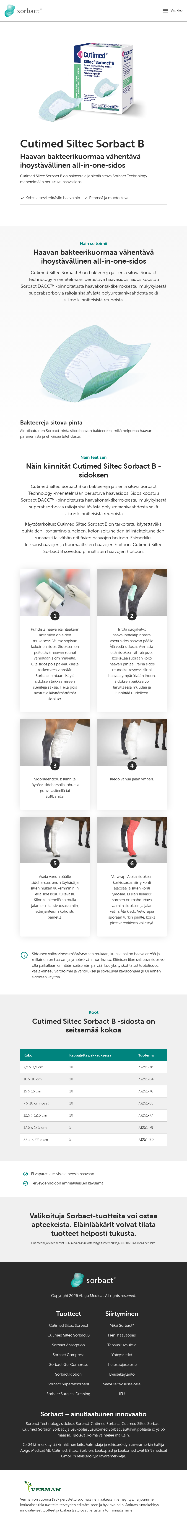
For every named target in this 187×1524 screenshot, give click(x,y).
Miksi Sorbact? (122, 1325)
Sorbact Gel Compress (68, 1364)
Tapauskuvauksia (121, 1345)
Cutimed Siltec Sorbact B (68, 1335)
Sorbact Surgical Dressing (68, 1394)
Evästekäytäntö (122, 1374)
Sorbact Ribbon (68, 1374)
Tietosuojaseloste (122, 1364)
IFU (129, 1394)
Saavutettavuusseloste (121, 1384)
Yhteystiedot (122, 1355)
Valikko (176, 10)
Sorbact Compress (68, 1355)
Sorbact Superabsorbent (68, 1384)
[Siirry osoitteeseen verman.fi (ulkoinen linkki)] (50, 1486)
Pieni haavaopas (122, 1335)
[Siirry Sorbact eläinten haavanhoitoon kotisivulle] (23, 11)
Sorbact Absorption (68, 1345)
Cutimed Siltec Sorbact (68, 1325)
